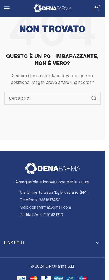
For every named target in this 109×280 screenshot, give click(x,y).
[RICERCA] (94, 98)
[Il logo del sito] (52, 8)
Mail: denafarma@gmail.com (45, 207)
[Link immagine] (52, 168)
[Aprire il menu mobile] (7, 8)
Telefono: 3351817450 (40, 199)
